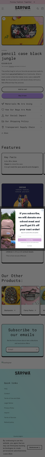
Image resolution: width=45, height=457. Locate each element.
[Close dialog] (42, 210)
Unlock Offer (29, 240)
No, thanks (29, 245)
